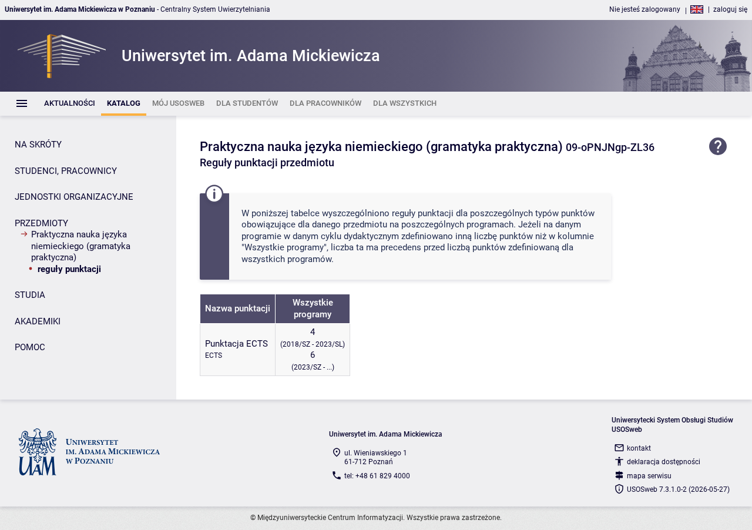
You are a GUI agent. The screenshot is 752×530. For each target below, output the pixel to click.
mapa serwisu (649, 476)
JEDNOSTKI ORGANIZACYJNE (74, 197)
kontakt (639, 448)
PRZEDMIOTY (41, 223)
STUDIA (30, 295)
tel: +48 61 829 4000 (377, 476)
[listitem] (69, 104)
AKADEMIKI (38, 321)
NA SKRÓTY (38, 144)
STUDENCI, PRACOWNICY (66, 171)
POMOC (30, 347)
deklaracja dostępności (663, 462)
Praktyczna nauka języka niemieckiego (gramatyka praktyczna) (80, 246)
